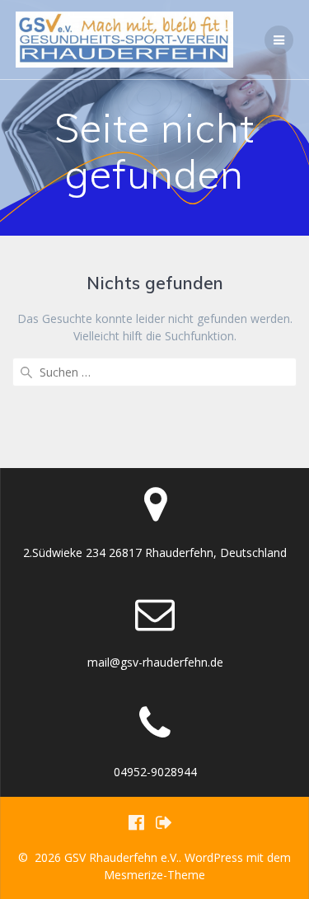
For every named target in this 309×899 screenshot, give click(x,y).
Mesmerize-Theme (154, 875)
